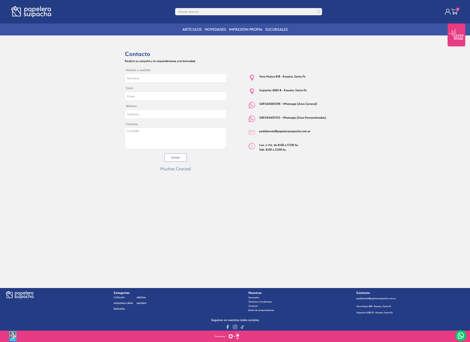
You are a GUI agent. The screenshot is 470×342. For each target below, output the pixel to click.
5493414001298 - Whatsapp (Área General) (288, 104)
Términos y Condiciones (260, 301)
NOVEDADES (215, 29)
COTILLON (119, 297)
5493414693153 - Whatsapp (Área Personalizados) (292, 117)
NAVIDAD (142, 303)
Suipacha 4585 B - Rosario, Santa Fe (374, 312)
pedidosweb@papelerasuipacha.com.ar (284, 131)
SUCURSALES (276, 29)
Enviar (175, 157)
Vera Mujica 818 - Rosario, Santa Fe (373, 306)
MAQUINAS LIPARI (123, 303)
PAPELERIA (119, 308)
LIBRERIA (141, 297)
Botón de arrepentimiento (261, 310)
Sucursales (253, 297)
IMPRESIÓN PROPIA (245, 29)
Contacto (253, 306)
